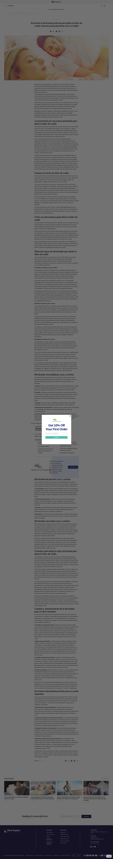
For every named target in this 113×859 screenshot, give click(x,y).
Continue (56, 437)
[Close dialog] (70, 416)
